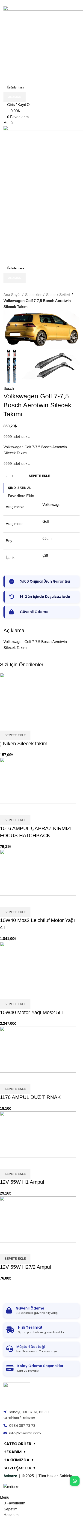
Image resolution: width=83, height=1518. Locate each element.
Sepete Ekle (39, 476)
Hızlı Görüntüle (6, 1248)
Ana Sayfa (12, 295)
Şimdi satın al (19, 488)
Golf (45, 521)
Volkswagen (52, 505)
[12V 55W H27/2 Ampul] (38, 1219)
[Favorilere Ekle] (18, 1248)
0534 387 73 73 (22, 1425)
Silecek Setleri (58, 295)
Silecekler (33, 295)
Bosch (8, 389)
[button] (15, 1259)
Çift (45, 555)
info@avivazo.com (25, 1433)
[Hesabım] (4, 238)
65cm (46, 538)
